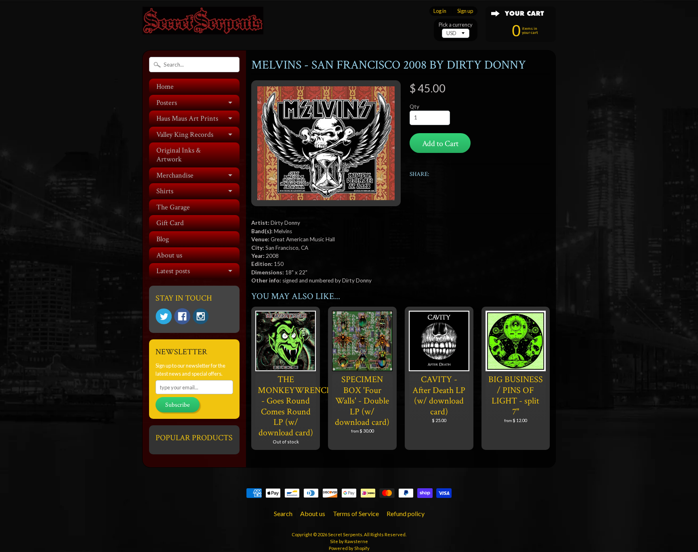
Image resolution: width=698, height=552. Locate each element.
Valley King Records (184, 134)
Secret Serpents (345, 534)
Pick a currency (456, 25)
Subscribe (177, 405)
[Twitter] (164, 316)
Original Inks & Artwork (178, 155)
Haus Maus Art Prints (187, 118)
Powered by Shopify (349, 548)
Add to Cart (440, 143)
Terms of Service (356, 513)
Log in (439, 11)
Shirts (164, 191)
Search (283, 513)
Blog (162, 239)
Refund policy (406, 513)
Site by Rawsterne (349, 541)
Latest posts (173, 271)
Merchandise (174, 175)
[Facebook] (182, 316)
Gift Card (170, 223)
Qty (414, 106)
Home (165, 86)
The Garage (173, 207)
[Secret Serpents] (202, 24)
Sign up (465, 11)
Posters (166, 102)
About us (169, 255)
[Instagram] (201, 316)
